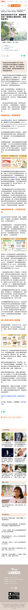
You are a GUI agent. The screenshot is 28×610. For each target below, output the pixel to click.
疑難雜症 (13, 10)
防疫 (10, 417)
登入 (21, 1)
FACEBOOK (10, 1)
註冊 (26, 1)
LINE (16, 1)
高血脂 (3, 217)
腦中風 (15, 177)
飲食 (14, 417)
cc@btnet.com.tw (13, 583)
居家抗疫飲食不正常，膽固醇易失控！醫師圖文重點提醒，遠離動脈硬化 (14, 10)
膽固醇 (8, 120)
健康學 (8, 10)
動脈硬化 (19, 417)
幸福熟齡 (3, 10)
